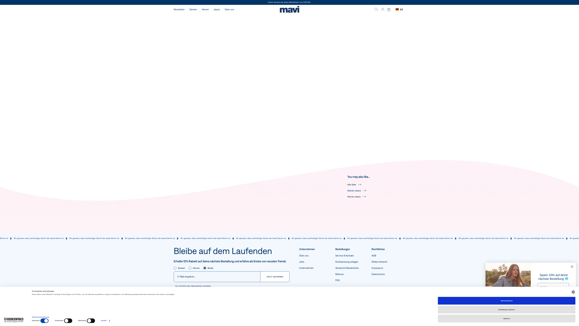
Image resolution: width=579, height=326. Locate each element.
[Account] (382, 10)
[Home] (289, 9)
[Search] (376, 10)
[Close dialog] (572, 266)
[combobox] (399, 10)
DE (401, 9)
